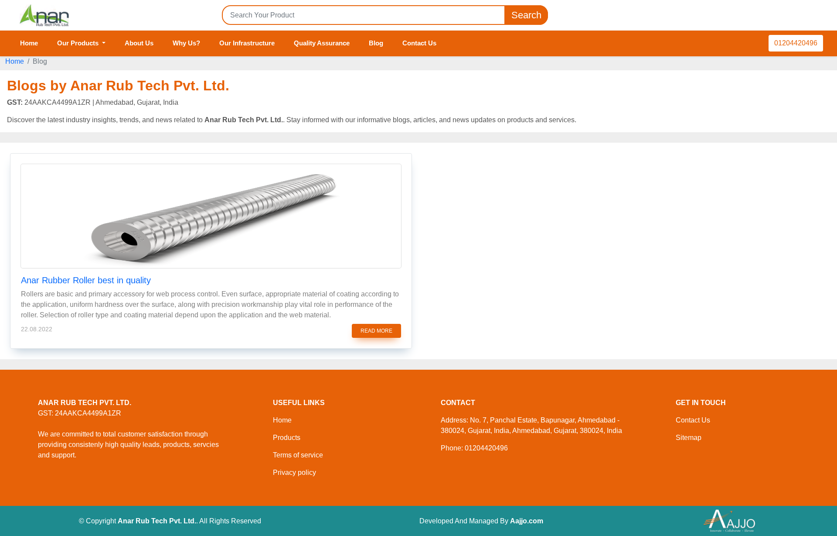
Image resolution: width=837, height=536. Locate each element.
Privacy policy (294, 472)
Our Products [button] (78, 43)
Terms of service (298, 455)
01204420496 (795, 43)
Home (29, 43)
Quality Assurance (322, 43)
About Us (139, 43)
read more (376, 331)
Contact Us (419, 43)
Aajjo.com (526, 521)
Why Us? (186, 43)
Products (286, 437)
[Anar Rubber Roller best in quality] (211, 216)
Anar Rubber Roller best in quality (86, 280)
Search (526, 15)
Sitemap (688, 437)
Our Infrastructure (247, 43)
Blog (376, 43)
